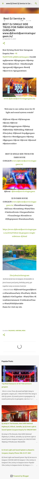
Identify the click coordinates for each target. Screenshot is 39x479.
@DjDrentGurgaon (21, 57)
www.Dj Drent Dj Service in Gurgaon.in (21, 3)
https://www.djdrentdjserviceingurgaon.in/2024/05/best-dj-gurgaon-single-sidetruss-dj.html (19, 232)
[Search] (36, 3)
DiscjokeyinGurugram (19, 275)
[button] (4, 43)
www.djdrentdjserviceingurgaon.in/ (19, 99)
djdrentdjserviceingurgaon (23, 191)
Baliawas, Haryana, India (17, 330)
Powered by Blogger (21, 476)
